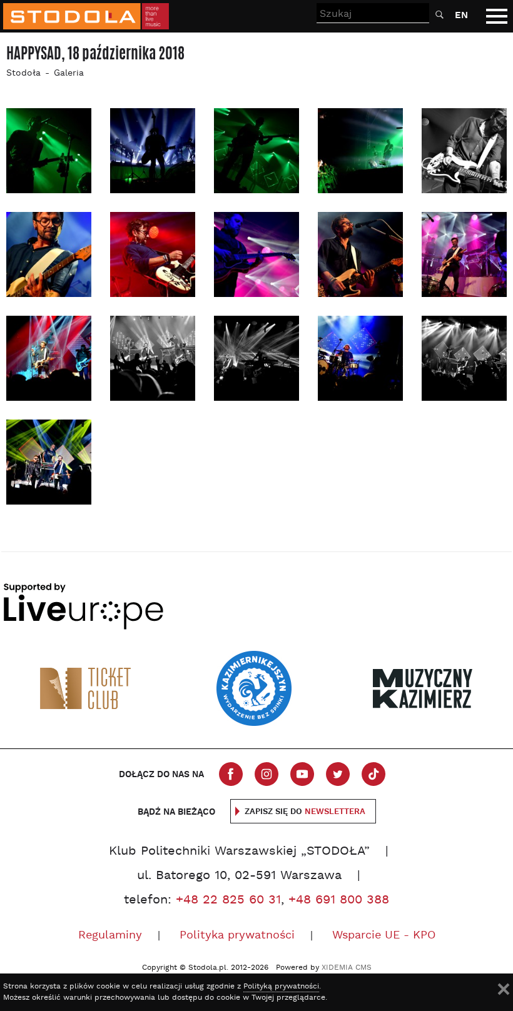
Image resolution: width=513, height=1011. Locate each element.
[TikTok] (373, 774)
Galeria (69, 73)
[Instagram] (266, 774)
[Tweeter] (338, 774)
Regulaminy (110, 935)
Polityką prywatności (281, 987)
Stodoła (23, 73)
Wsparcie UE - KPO (383, 935)
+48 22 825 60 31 (228, 900)
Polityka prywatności (237, 935)
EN (461, 15)
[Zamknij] (503, 989)
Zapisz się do (305, 812)
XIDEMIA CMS (347, 968)
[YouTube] (302, 774)
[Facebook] (231, 774)
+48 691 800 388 (338, 900)
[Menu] (497, 16)
